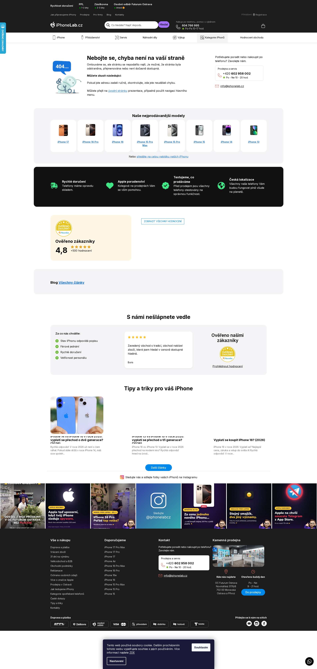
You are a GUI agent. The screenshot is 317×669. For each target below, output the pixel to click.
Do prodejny (253, 592)
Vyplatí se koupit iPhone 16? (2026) (239, 440)
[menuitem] (59, 38)
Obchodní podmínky (61, 565)
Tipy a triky (56, 603)
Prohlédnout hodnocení (227, 366)
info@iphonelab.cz (175, 575)
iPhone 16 (110, 579)
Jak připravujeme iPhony (63, 14)
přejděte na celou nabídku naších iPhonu (162, 156)
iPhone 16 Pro (112, 570)
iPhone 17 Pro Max (115, 547)
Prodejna (84, 14)
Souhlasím (201, 647)
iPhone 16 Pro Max (115, 565)
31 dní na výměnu (59, 556)
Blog (109, 14)
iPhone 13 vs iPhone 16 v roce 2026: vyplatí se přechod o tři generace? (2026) (158, 440)
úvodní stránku (117, 90)
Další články (158, 467)
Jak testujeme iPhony (62, 589)
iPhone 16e (111, 575)
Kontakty (119, 14)
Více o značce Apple (62, 579)
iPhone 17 (110, 556)
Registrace (261, 14)
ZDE (132, 652)
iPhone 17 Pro (112, 552)
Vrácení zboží (58, 552)
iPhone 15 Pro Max (115, 584)
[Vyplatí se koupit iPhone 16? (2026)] (240, 415)
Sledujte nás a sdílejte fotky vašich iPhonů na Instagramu (161, 477)
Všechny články (71, 282)
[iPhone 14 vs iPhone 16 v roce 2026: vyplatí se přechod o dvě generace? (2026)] (77, 415)
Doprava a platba (59, 547)
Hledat (164, 24)
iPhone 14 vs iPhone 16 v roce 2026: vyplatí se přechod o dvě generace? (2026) (76, 440)
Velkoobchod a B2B (61, 561)
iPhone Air (110, 561)
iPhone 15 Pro (112, 589)
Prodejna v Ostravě (61, 584)
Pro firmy (98, 14)
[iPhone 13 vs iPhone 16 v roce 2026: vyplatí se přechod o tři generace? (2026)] (158, 415)
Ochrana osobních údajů (63, 575)
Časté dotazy (57, 598)
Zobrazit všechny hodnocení (163, 221)
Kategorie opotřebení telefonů (67, 593)
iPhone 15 (110, 593)
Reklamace (56, 570)
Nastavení (116, 661)
